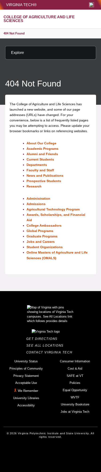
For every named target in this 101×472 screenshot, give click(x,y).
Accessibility (26, 405)
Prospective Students (44, 181)
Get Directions (43, 339)
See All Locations (46, 345)
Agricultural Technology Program (53, 209)
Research (34, 186)
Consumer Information (75, 361)
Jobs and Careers (41, 241)
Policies (75, 383)
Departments (37, 165)
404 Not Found (14, 33)
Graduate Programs (42, 236)
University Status (26, 361)
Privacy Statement (26, 376)
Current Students (40, 159)
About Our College (41, 143)
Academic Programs (42, 148)
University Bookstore (75, 404)
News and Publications (45, 175)
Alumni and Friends (42, 154)
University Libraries (26, 398)
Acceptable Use (26, 383)
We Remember (28, 391)
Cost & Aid (75, 368)
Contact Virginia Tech (50, 352)
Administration (38, 198)
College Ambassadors (44, 225)
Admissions (36, 204)
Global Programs (40, 231)
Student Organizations (45, 247)
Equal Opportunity (75, 390)
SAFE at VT (75, 376)
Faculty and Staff (40, 170)
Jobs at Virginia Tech (75, 411)
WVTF (75, 397)
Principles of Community (26, 368)
